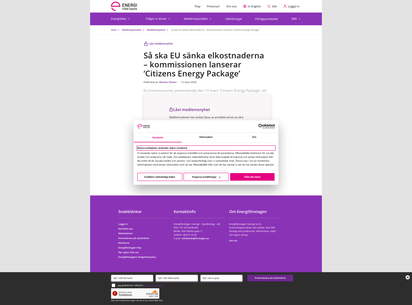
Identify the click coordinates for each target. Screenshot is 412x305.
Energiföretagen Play (130, 247)
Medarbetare (125, 233)
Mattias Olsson (168, 82)
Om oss (233, 240)
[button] (253, 6)
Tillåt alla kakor (252, 177)
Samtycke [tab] (157, 137)
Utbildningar (233, 19)
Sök (274, 6)
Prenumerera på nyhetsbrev (134, 238)
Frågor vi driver (156, 19)
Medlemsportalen (196, 19)
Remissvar (124, 242)
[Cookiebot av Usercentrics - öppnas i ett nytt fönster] (261, 126)
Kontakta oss (125, 228)
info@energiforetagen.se (195, 238)
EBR (294, 19)
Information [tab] (206, 137)
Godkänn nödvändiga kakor (159, 177)
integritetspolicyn (154, 285)
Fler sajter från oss (128, 252)
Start (114, 29)
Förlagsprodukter (266, 19)
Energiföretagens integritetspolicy (137, 257)
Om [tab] (254, 137)
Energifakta (119, 19)
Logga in (123, 224)
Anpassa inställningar (204, 177)
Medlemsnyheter (156, 29)
